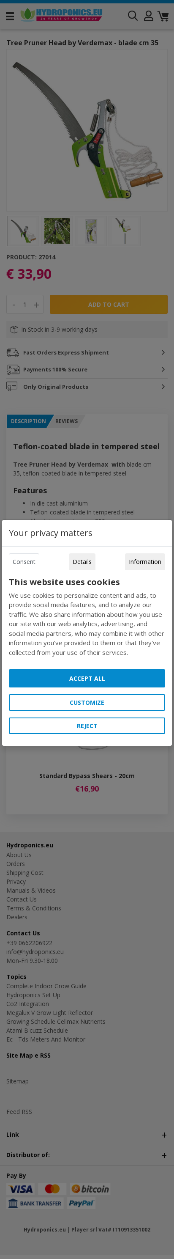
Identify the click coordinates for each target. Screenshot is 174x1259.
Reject (87, 726)
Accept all (87, 678)
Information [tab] (145, 562)
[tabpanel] (87, 617)
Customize (87, 702)
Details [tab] (82, 562)
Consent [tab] (24, 562)
